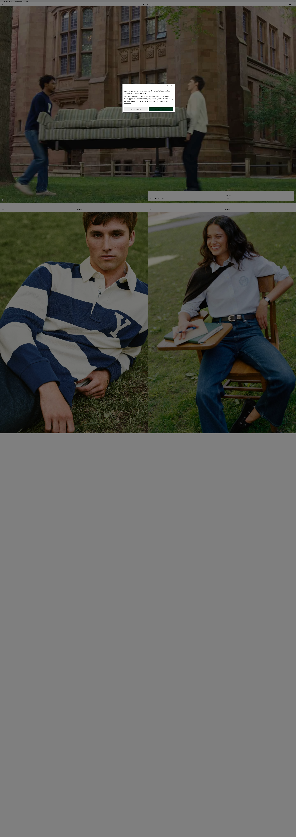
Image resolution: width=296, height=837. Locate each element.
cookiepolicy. (127, 103)
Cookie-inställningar (136, 109)
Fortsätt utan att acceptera (166, 85)
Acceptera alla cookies (161, 109)
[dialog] (148, 98)
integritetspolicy (164, 101)
